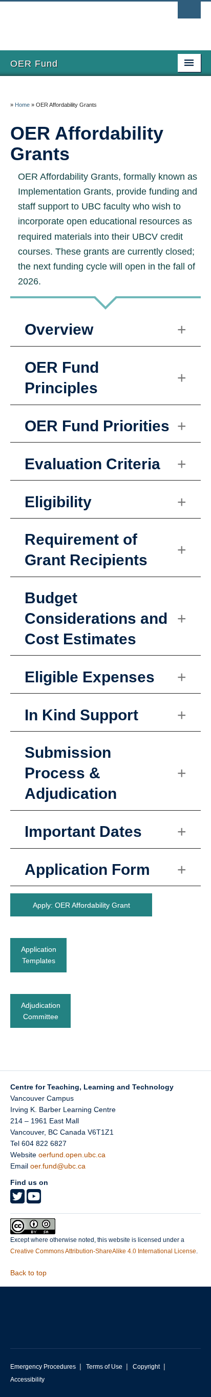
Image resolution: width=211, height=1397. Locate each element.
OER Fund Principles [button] (62, 377)
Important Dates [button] (83, 831)
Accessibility (27, 1379)
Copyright (146, 1366)
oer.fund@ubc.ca (58, 1166)
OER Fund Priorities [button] (97, 425)
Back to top (29, 1273)
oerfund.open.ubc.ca (72, 1155)
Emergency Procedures (43, 1366)
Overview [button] (59, 329)
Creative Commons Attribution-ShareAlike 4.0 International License (103, 1251)
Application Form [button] (87, 869)
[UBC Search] (189, 13)
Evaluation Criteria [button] (92, 463)
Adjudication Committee (40, 1011)
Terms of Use (104, 1366)
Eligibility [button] (58, 501)
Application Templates (38, 955)
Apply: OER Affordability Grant (81, 905)
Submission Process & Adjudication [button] (71, 773)
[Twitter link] (17, 1200)
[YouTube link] (34, 1200)
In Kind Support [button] (81, 714)
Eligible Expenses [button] (90, 676)
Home (22, 105)
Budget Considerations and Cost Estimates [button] (96, 618)
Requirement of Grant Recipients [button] (86, 549)
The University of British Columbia (76, 21)
